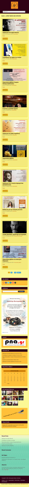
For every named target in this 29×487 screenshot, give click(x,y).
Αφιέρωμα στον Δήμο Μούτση (11, 32)
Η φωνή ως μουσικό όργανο (10, 108)
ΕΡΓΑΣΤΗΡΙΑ (17, 479)
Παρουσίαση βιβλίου (8, 158)
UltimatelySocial (24, 483)
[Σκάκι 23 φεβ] (21, 392)
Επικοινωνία (4, 481)
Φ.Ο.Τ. (6, 479)
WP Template (8, 424)
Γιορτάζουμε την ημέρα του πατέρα (12, 57)
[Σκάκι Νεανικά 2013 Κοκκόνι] (21, 397)
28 (15, 272)
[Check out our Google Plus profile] (15, 282)
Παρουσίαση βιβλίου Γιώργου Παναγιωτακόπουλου (10, 83)
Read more (5, 38)
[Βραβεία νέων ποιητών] (15, 397)
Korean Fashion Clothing (17, 424)
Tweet (4, 35)
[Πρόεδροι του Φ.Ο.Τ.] (4, 392)
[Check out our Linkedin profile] (11, 282)
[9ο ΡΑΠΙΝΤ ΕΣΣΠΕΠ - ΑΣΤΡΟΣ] (9, 402)
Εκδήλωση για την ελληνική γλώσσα (12, 209)
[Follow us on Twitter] (8, 282)
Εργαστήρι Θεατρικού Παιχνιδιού (8, 456)
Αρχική (3, 479)
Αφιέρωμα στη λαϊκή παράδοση (11, 133)
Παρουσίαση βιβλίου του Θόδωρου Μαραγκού (12, 260)
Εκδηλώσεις (14, 211)
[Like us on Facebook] (6, 282)
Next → (19, 272)
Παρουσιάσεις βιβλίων (17, 262)
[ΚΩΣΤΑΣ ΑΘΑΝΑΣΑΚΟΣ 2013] (4, 397)
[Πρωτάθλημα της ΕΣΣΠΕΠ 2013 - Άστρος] (4, 402)
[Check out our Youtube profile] (13, 282)
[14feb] (15, 392)
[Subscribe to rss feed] (4, 282)
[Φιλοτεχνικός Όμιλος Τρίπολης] (14, 8)
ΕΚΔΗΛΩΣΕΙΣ (14, 58)
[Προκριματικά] (9, 397)
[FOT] (9, 392)
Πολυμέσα (22, 479)
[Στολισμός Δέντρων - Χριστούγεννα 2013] (15, 402)
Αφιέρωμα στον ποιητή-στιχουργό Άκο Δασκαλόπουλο (13, 184)
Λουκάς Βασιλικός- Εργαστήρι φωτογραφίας (14, 234)
